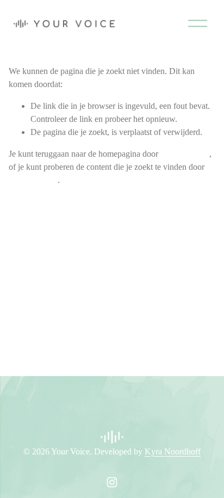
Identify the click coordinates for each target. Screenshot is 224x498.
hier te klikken (184, 153)
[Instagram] (112, 482)
